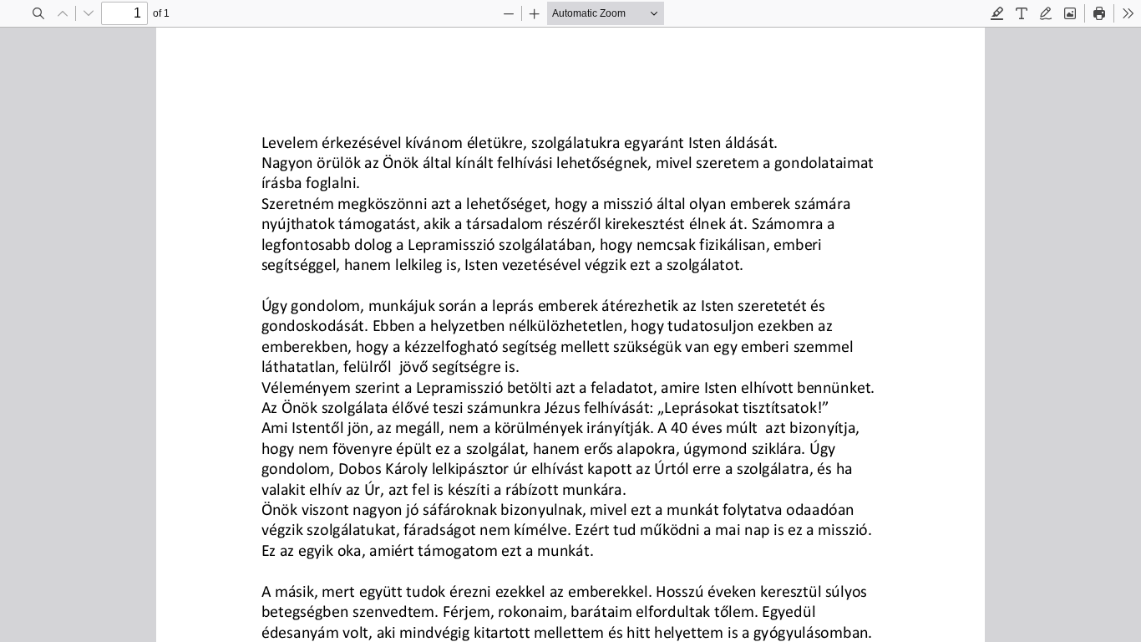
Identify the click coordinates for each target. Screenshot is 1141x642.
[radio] (997, 13)
